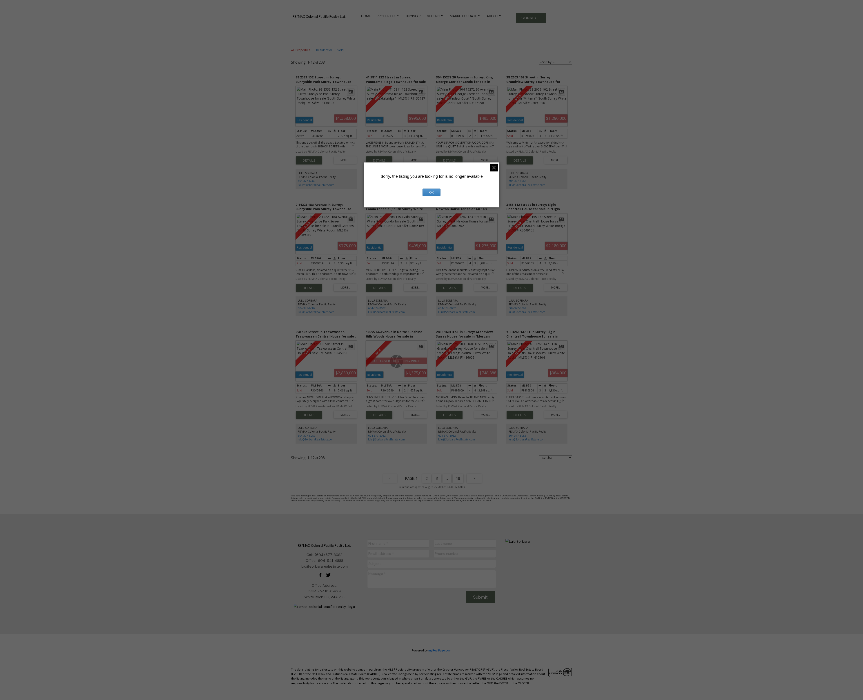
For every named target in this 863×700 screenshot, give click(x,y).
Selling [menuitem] (433, 16)
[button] (531, 18)
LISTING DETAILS (309, 160)
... (447, 478)
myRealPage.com (440, 650)
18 (458, 478)
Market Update (463, 16)
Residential (324, 50)
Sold (340, 50)
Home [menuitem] (366, 16)
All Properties (300, 50)
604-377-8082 (306, 181)
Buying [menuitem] (412, 16)
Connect (530, 18)
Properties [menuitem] (386, 16)
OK (431, 192)
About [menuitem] (492, 16)
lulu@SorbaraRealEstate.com (316, 185)
